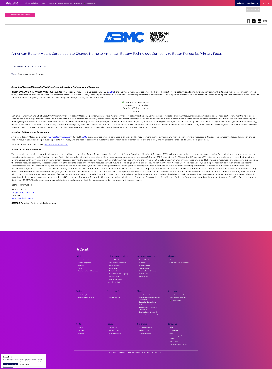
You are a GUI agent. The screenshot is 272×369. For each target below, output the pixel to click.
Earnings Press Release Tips (148, 312)
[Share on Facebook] (248, 21)
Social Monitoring (114, 276)
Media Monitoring (114, 271)
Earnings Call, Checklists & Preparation (148, 308)
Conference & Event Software (179, 262)
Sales (171, 333)
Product (80, 327)
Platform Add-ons (114, 297)
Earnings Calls (144, 268)
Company (81, 333)
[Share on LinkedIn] (259, 21)
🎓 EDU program (89, 3)
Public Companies (84, 260)
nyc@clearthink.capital (22, 198)
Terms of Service (146, 352)
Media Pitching (113, 268)
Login (265, 3)
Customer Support (175, 336)
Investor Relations (114, 333)
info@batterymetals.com (23, 192)
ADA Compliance (144, 265)
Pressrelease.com (145, 333)
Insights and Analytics (115, 279)
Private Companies (84, 262)
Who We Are (112, 327)
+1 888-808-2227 (175, 330)
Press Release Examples (177, 297)
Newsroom (78, 3)
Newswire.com (144, 330)
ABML (111, 92)
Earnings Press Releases (147, 271)
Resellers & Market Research (88, 271)
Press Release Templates (178, 295)
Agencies (81, 265)
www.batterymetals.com (60, 137)
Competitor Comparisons (147, 302)
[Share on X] (254, 21)
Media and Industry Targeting (118, 274)
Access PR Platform (115, 260)
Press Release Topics (146, 295)
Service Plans (113, 295)
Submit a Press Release (246, 3)
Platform (81, 330)
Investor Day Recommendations (150, 315)
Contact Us (251, 9)
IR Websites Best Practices (148, 305)
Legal (80, 268)
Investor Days (143, 274)
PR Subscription (83, 295)
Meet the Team (113, 330)
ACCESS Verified (114, 282)
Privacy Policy (158, 352)
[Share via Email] (265, 21)
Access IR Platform (145, 260)
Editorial (172, 339)
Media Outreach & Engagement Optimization (149, 298)
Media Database (114, 265)
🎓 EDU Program (175, 300)
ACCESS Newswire (145, 327)
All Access (172, 260)
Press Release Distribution (117, 262)
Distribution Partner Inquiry (178, 344)
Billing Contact (174, 341)
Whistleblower (143, 276)
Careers (111, 336)
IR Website (142, 262)
